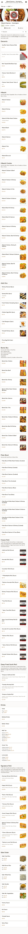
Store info (8, 28)
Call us (21, 28)
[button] (14, 47)
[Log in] (26, 2)
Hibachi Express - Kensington (14, 1)
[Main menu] (2, 2)
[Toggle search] (26, 31)
